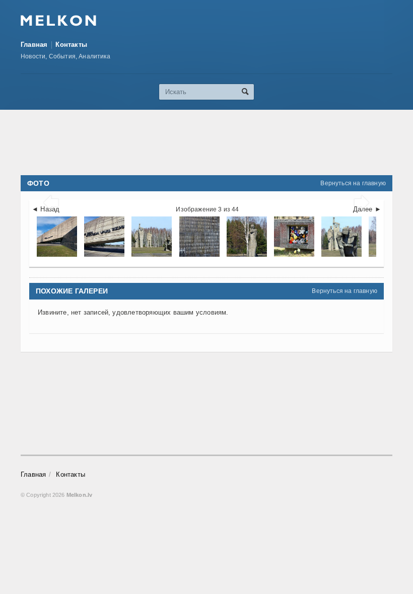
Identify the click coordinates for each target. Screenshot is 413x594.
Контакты (71, 44)
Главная (34, 44)
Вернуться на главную (353, 183)
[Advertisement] (206, 142)
